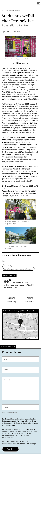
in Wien (31, 111)
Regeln (35, 444)
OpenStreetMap (33, 338)
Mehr (29, 255)
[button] (20, 322)
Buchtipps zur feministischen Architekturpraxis (16, 283)
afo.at (6, 280)
